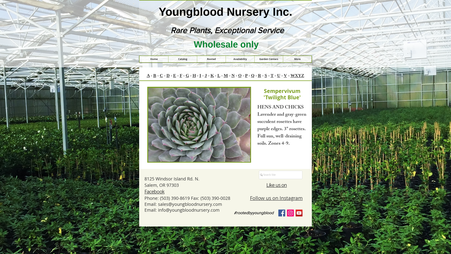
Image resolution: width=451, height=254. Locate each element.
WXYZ (297, 75)
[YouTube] (299, 213)
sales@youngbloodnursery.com (190, 204)
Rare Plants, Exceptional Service (227, 30)
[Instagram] (290, 213)
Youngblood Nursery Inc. (225, 11)
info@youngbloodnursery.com (189, 210)
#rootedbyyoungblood (254, 213)
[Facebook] (281, 213)
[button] (308, 34)
